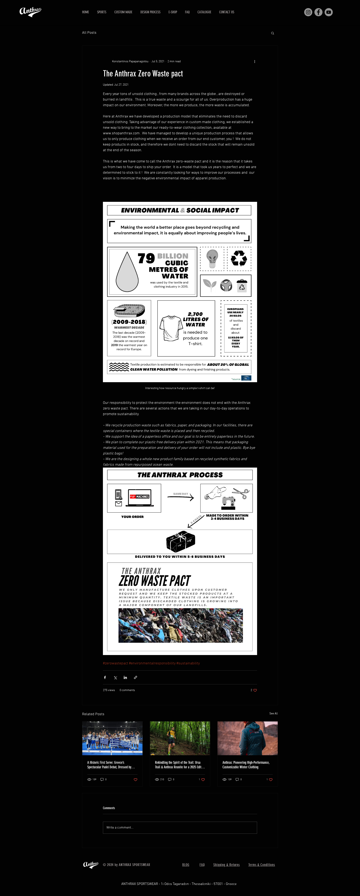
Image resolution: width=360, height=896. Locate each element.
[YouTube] (329, 12)
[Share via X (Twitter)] (115, 677)
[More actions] (254, 61)
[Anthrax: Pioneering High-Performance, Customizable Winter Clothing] (248, 738)
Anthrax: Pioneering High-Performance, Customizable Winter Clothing (245, 764)
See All (273, 713)
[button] (101, 12)
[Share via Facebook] (105, 677)
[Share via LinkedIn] (125, 677)
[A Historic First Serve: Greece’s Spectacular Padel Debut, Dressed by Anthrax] (112, 738)
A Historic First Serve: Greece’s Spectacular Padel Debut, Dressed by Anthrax (109, 764)
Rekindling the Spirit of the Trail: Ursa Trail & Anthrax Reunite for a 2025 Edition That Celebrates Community (180, 764)
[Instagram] (308, 12)
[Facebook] (318, 12)
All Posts (89, 33)
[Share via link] (136, 677)
